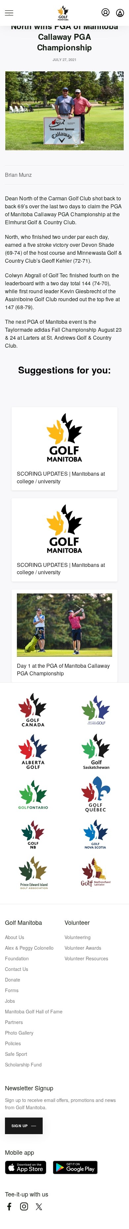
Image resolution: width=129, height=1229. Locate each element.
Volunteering (77, 937)
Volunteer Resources (86, 958)
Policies (13, 1043)
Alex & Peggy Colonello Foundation (29, 953)
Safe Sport (16, 1054)
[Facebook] (9, 1206)
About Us (14, 937)
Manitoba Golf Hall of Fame (34, 1011)
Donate (12, 979)
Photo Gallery (19, 1032)
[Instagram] (24, 1206)
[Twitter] (39, 1206)
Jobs (10, 1000)
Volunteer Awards (82, 947)
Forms (12, 990)
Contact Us (16, 969)
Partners (14, 1022)
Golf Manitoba (23, 922)
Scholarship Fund (23, 1064)
